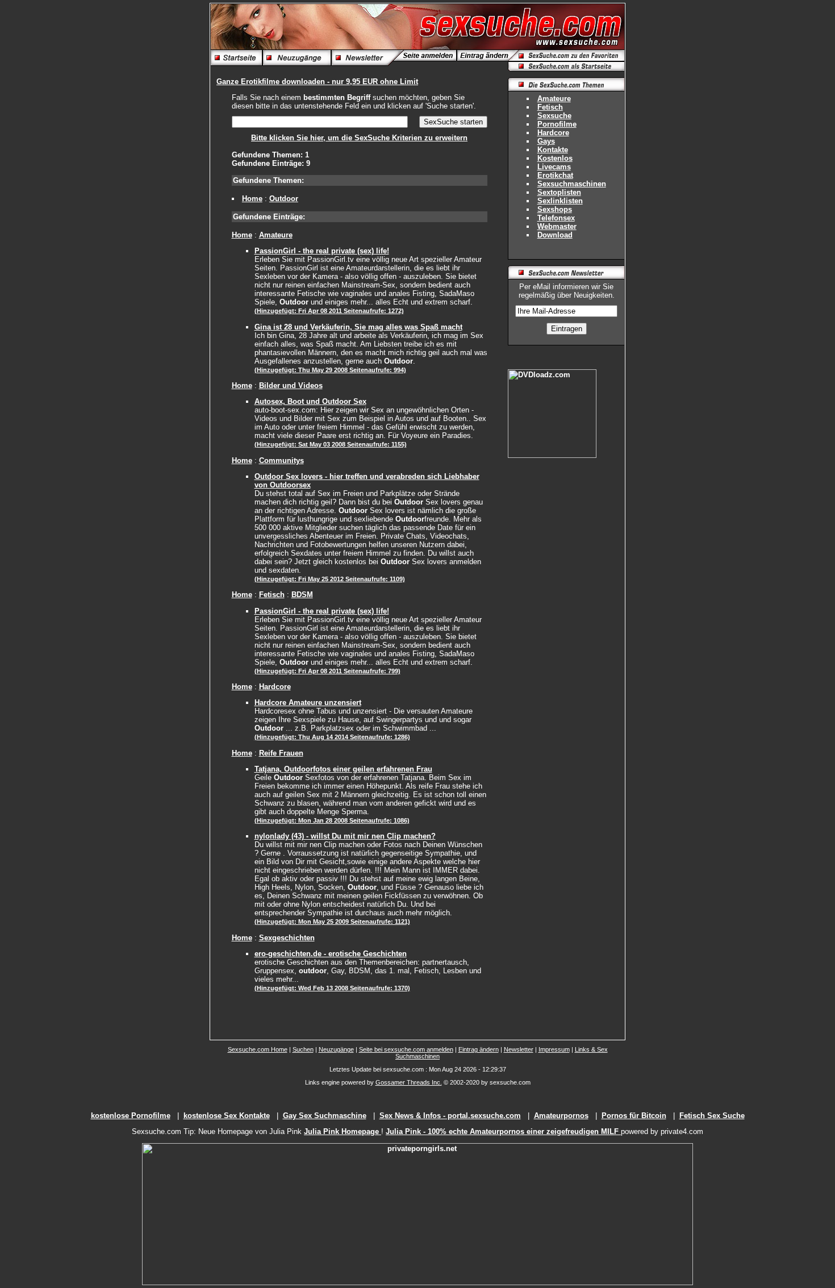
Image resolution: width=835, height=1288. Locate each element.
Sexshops (554, 209)
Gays (546, 141)
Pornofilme (557, 124)
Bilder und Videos (291, 385)
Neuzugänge (336, 1049)
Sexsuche (554, 115)
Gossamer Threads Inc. (408, 1082)
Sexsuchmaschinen (571, 184)
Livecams (554, 166)
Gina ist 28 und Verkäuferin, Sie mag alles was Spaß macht (358, 327)
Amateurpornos (561, 1115)
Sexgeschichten (287, 937)
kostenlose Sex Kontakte (226, 1115)
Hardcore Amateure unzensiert (307, 702)
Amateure (276, 235)
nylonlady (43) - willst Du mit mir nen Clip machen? (345, 836)
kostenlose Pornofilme (130, 1115)
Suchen (303, 1049)
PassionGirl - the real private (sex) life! (321, 251)
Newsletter (518, 1049)
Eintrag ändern (478, 1049)
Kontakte (552, 149)
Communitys (281, 460)
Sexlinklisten (560, 201)
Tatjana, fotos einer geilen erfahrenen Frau (343, 769)
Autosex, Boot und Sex (310, 401)
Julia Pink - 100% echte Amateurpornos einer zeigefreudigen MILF (503, 1131)
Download (555, 235)
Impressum (554, 1049)
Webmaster (557, 226)
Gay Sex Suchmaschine (324, 1115)
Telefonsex (556, 218)
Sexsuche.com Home (257, 1049)
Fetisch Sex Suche (712, 1115)
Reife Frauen (281, 753)
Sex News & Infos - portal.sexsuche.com (450, 1115)
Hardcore (275, 686)
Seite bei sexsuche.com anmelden (406, 1049)
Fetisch (272, 594)
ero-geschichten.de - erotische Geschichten (330, 953)
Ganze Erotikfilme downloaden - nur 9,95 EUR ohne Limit (317, 81)
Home (252, 198)
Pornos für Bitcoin (634, 1115)
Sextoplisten (559, 192)
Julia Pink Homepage (342, 1131)
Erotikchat (555, 175)
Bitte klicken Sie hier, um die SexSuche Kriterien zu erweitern (359, 138)
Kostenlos (555, 158)
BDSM (302, 594)
